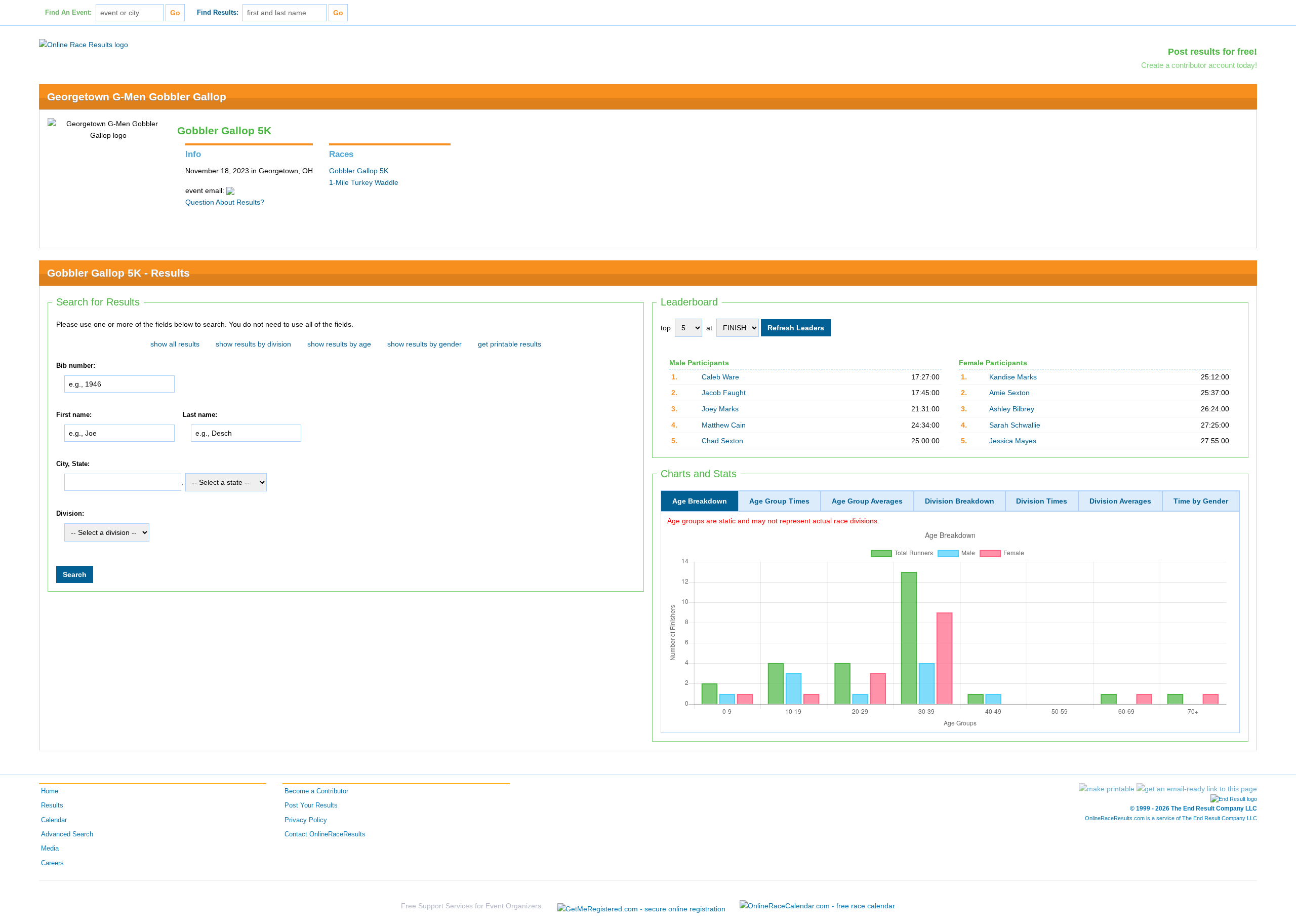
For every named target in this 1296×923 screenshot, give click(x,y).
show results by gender (424, 344)
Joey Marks (720, 409)
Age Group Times (779, 501)
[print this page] (1107, 789)
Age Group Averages (867, 501)
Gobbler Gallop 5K (358, 171)
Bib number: (75, 365)
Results (52, 805)
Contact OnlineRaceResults (325, 834)
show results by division (253, 344)
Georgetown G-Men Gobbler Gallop (136, 96)
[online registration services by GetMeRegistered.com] (641, 906)
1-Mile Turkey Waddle (363, 182)
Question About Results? (224, 202)
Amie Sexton (1009, 393)
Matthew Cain (724, 425)
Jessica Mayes (1012, 441)
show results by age (339, 344)
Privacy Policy (306, 820)
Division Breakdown (959, 501)
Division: (70, 513)
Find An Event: (68, 12)
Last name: (200, 414)
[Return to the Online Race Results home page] (83, 44)
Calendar (54, 820)
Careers (52, 863)
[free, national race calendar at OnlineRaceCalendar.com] (817, 906)
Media (50, 848)
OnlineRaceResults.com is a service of (1171, 818)
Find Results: (217, 12)
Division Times (1041, 501)
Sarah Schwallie (1014, 425)
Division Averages (1120, 501)
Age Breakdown (699, 501)
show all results (174, 344)
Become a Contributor (316, 791)
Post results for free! (1212, 52)
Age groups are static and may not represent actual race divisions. (773, 521)
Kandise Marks (1013, 377)
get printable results (509, 344)
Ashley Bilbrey (1011, 409)
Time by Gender (1200, 501)
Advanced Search (67, 834)
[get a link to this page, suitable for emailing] (1197, 789)
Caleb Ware (720, 377)
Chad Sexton (722, 441)
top (666, 328)
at (709, 328)
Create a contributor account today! (1199, 65)
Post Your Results (311, 805)
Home (49, 791)
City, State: (73, 464)
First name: (74, 414)
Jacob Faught (724, 393)
